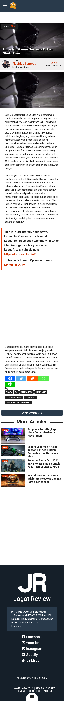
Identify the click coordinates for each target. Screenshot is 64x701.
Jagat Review (32, 598)
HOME (17, 688)
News (14, 26)
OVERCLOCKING (26, 691)
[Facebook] (10, 378)
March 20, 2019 (14, 265)
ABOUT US (28, 688)
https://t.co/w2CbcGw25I (21, 254)
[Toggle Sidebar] (6, 6)
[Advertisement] (32, 309)
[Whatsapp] (43, 378)
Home (6, 26)
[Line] (10, 384)
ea (16, 392)
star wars (30, 397)
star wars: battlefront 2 (18, 402)
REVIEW (40, 688)
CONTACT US (44, 691)
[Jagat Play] (13, 5)
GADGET (50, 688)
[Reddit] (32, 378)
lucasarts (41, 392)
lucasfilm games (14, 397)
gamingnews (26, 392)
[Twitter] (21, 378)
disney (9, 392)
